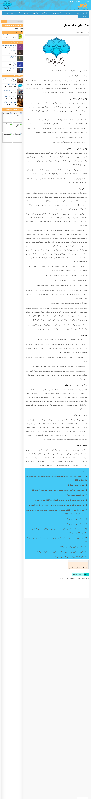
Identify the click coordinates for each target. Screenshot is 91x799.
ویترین (8, 13)
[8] (51, 303)
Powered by (82, 798)
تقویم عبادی (45, 13)
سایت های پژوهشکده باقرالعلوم (14, 109)
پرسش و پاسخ (53, 13)
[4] (41, 250)
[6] (41, 294)
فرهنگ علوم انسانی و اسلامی (18, 13)
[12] (60, 352)
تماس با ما (77, 1)
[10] (34, 320)
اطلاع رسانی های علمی (83, 13)
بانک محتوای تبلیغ (71, 13)
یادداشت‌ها (85, 16)
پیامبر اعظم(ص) (18, 28)
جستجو (71, 1)
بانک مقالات (61, 13)
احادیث (29, 13)
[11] (37, 339)
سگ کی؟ (13, 51)
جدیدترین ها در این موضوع (15, 42)
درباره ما (83, 1)
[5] (38, 285)
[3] (78, 205)
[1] (29, 123)
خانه (88, 1)
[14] (36, 465)
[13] (45, 439)
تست (80, 16)
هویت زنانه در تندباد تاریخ (8, 45)
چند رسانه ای (37, 13)
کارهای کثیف (12, 57)
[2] (74, 165)
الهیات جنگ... (12, 63)
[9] (39, 316)
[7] (74, 298)
